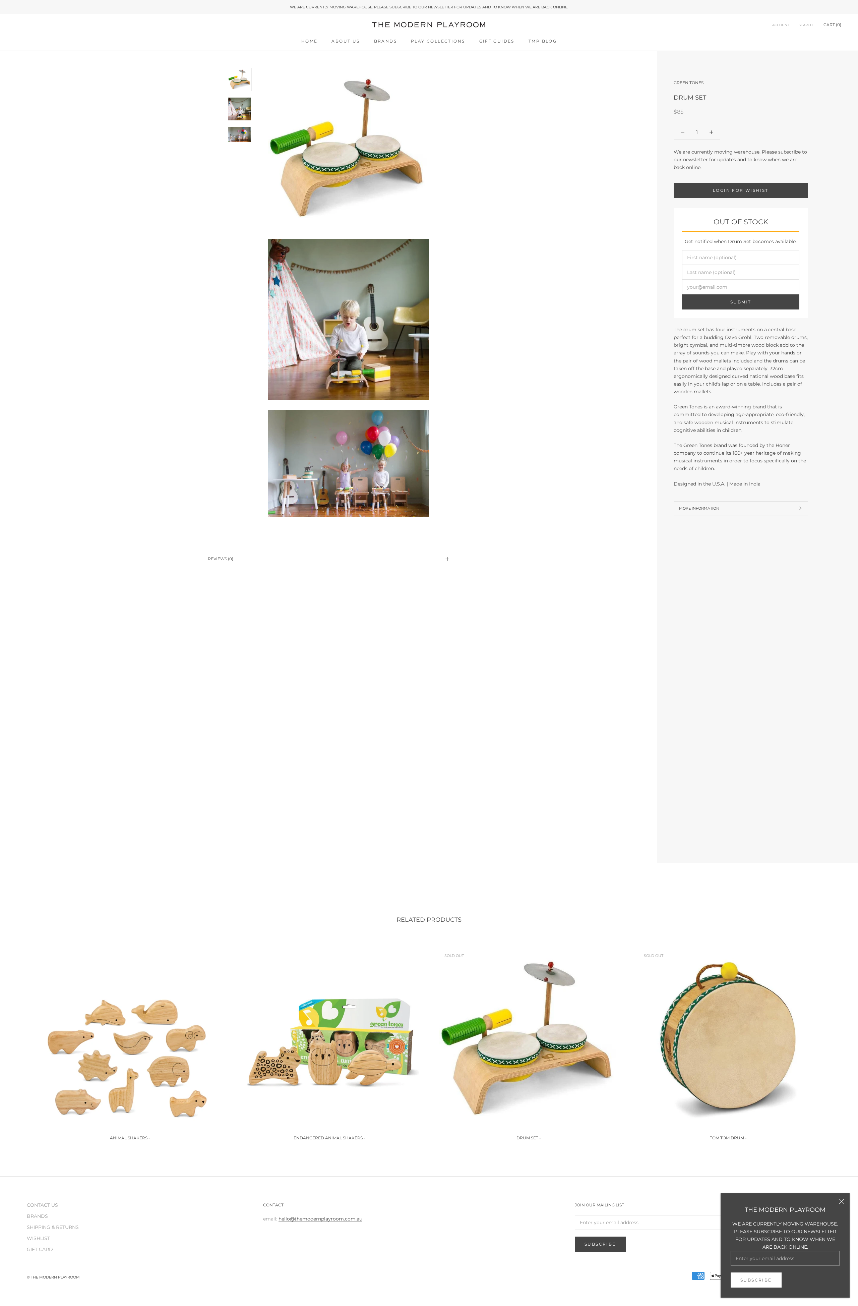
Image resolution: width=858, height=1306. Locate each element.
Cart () (832, 24)
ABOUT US (345, 41)
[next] (837, 1041)
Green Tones (688, 82)
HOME (309, 41)
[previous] (20, 1041)
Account (780, 25)
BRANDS (385, 41)
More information (699, 508)
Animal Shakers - (130, 1137)
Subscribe (756, 1280)
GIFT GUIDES (496, 41)
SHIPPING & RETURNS (53, 1227)
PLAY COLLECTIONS (438, 41)
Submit (740, 302)
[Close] (842, 1201)
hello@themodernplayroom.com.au (320, 1219)
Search (806, 25)
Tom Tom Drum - (728, 1137)
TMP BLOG (543, 41)
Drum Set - (528, 1137)
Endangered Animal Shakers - (329, 1137)
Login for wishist (741, 190)
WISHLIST (38, 1238)
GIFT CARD (40, 1249)
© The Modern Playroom (53, 1277)
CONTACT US (42, 1205)
